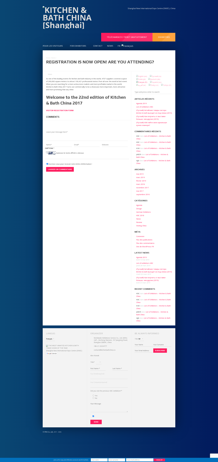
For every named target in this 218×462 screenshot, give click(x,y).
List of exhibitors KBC (144, 107)
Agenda (139, 205)
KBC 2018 (140, 215)
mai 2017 (140, 191)
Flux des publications (144, 240)
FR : (120, 46)
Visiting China (141, 225)
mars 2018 (140, 184)
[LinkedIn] (153, 13)
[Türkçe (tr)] (166, 85)
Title (136, 339)
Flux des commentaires (145, 243)
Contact (98, 46)
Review (139, 222)
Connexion (140, 236)
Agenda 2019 (141, 103)
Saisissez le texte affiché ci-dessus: (70, 153)
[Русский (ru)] (155, 76)
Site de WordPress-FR (145, 246)
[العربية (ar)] (141, 85)
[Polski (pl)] (141, 79)
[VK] (158, 13)
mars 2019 (140, 177)
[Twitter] (168, 13)
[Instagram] (163, 13)
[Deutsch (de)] (154, 79)
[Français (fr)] (141, 82)
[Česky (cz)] (153, 85)
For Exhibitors (78, 46)
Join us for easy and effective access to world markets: (71, 460)
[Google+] (172, 13)
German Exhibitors (143, 212)
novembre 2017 (142, 187)
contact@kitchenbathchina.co (104, 350)
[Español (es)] (155, 82)
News (110, 46)
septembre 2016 (143, 194)
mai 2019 (140, 174)
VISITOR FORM (60, 110)
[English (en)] (141, 76)
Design (139, 208)
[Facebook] (148, 13)
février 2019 (141, 181)
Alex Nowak (94, 355)
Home (48, 58)
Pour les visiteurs (53, 46)
